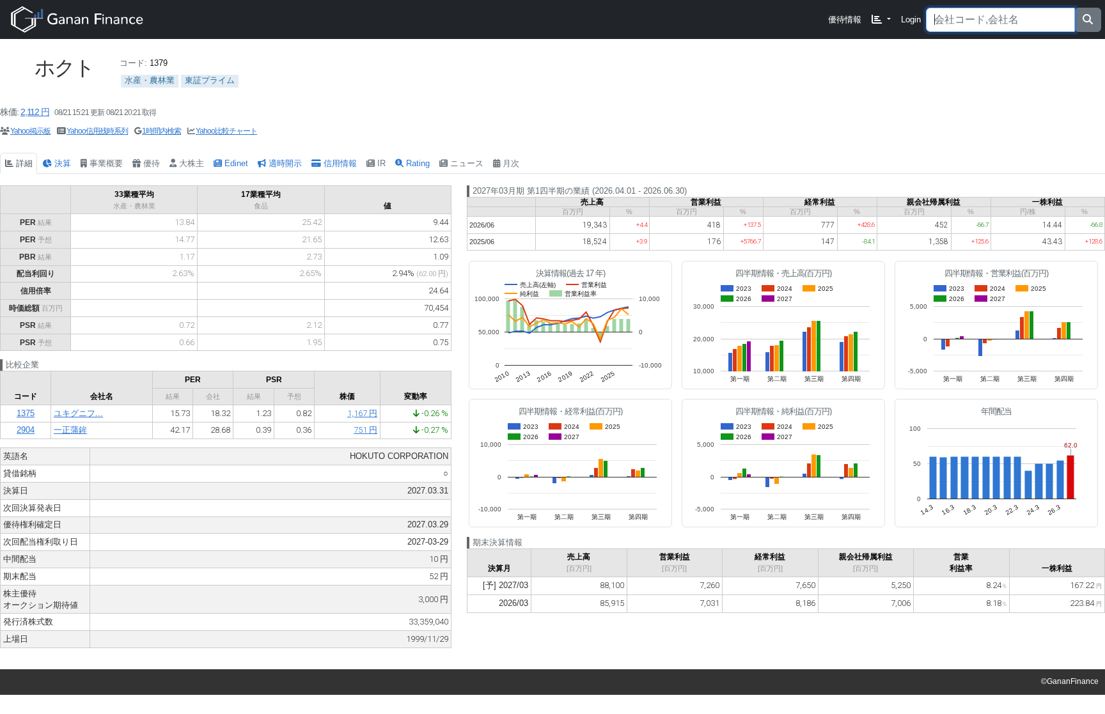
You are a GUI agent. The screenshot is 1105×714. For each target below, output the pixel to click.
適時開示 (284, 163)
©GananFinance (1070, 681)
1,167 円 (362, 413)
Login (911, 19)
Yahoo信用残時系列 (97, 131)
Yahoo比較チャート (226, 131)
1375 (26, 413)
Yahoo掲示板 (30, 131)
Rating (417, 163)
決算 (61, 163)
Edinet (235, 163)
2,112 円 (34, 112)
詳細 (23, 163)
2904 (26, 430)
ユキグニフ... (78, 413)
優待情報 (844, 19)
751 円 (365, 430)
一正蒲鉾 (70, 430)
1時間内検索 (161, 131)
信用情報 (339, 163)
